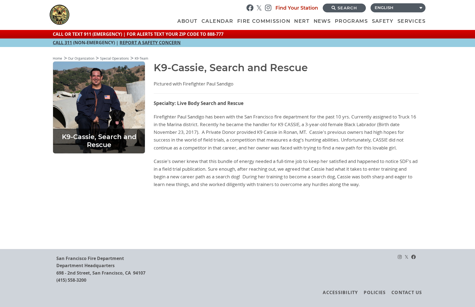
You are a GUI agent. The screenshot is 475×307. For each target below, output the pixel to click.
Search (347, 7)
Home (57, 58)
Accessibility (340, 292)
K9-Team (141, 58)
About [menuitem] (187, 21)
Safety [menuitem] (382, 21)
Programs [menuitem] (351, 21)
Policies (375, 292)
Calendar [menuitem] (217, 21)
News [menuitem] (322, 21)
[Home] (112, 15)
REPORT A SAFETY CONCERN (150, 43)
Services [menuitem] (411, 21)
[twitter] (260, 7)
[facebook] (251, 7)
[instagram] (269, 7)
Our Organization (81, 58)
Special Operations (114, 58)
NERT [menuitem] (302, 21)
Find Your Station (296, 8)
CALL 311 (62, 43)
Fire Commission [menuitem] (263, 21)
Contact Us (406, 292)
